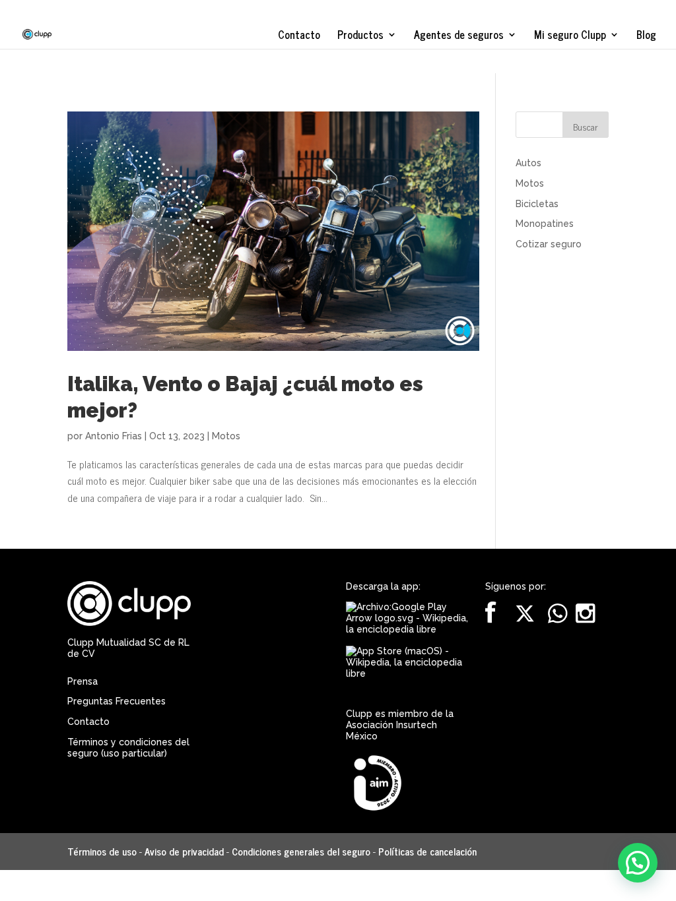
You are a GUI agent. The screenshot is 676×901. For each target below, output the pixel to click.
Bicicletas (537, 204)
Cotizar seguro (549, 244)
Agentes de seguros (459, 36)
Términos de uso (102, 851)
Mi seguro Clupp (570, 36)
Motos (226, 436)
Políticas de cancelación (427, 851)
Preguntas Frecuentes (116, 701)
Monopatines (545, 223)
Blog (646, 36)
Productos (360, 36)
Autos (528, 163)
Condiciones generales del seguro (301, 851)
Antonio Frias (113, 436)
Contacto (299, 36)
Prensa (82, 681)
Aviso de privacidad (184, 851)
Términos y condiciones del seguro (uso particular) (128, 748)
